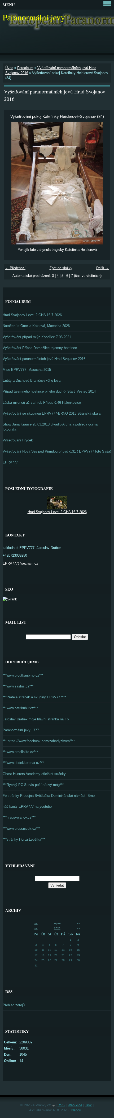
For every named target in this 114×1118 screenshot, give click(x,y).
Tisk (88, 1105)
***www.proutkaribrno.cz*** (23, 675)
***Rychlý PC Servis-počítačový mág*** (33, 785)
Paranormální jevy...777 (21, 730)
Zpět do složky (61, 268)
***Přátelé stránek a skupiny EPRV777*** (34, 697)
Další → (102, 268)
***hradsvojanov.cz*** (19, 817)
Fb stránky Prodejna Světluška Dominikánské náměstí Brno (49, 796)
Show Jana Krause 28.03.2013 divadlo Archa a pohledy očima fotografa (50, 426)
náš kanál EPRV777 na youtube (27, 807)
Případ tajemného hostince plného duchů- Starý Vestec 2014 (49, 391)
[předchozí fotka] (13, 183)
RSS (61, 1105)
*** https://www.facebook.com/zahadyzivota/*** (39, 741)
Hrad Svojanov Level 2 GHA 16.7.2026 (32, 315)
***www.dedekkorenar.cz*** (23, 763)
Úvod (9, 68)
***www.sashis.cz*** (18, 686)
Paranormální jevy (34, 17)
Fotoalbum (25, 68)
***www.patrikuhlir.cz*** (20, 708)
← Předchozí (15, 268)
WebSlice (75, 1105)
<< (36, 923)
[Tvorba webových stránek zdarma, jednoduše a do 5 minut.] (54, 1105)
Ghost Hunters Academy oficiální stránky (34, 774)
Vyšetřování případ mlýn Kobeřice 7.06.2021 (37, 337)
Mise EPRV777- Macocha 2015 (27, 370)
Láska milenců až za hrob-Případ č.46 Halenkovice (42, 403)
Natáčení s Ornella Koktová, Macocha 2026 (36, 326)
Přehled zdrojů (14, 1005)
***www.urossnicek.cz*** (21, 829)
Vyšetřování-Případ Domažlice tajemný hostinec (40, 348)
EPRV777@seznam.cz (20, 563)
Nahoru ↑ (78, 1110)
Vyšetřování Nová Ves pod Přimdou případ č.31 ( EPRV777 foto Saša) (57, 451)
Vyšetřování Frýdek (18, 440)
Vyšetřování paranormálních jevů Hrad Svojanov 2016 (44, 359)
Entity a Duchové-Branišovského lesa (31, 380)
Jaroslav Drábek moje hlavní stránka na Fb (36, 719)
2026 (57, 928)
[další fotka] (101, 183)
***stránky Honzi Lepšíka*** (24, 839)
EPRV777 (10, 462)
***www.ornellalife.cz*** (20, 752)
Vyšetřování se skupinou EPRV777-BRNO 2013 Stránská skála (51, 413)
